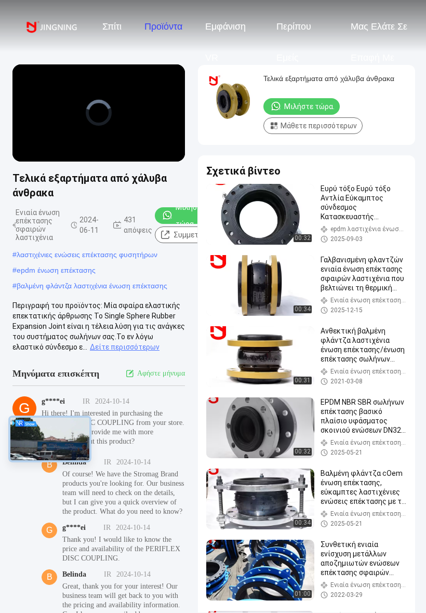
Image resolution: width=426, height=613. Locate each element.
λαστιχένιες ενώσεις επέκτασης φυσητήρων (87, 254)
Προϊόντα (163, 26)
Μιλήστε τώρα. (190, 215)
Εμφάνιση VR (225, 31)
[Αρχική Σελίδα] (51, 26)
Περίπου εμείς (293, 31)
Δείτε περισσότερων (124, 347)
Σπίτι (112, 26)
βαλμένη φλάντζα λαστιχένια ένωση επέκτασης (92, 286)
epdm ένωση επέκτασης (56, 270)
